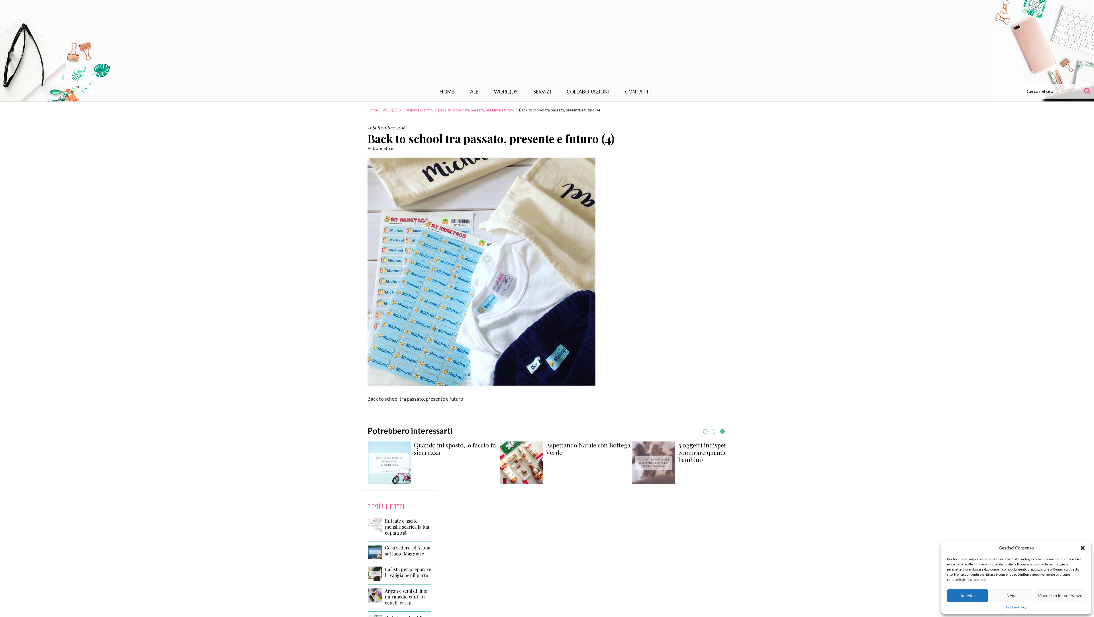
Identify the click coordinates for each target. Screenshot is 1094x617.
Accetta (967, 595)
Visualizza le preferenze (1060, 595)
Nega (1012, 595)
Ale (474, 92)
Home (447, 92)
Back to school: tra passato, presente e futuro (476, 110)
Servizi (542, 92)
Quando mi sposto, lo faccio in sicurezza (455, 448)
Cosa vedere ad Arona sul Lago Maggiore (407, 551)
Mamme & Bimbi (420, 110)
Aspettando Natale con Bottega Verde (588, 448)
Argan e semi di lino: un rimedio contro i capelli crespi (406, 597)
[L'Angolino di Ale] (547, 44)
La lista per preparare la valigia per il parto (408, 572)
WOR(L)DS (505, 92)
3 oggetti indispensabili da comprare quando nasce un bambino (715, 452)
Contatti (638, 92)
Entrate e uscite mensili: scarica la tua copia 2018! (407, 527)
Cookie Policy (1016, 607)
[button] (1082, 548)
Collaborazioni (588, 92)
